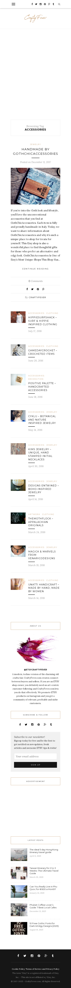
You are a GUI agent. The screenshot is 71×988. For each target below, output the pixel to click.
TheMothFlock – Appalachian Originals (40, 522)
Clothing (52, 313)
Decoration (36, 379)
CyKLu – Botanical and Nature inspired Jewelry (42, 420)
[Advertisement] (35, 74)
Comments (36, 281)
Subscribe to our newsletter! (29, 737)
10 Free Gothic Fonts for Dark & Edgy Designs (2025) (44, 924)
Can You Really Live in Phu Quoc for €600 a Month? (43, 887)
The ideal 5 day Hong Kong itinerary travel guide (44, 851)
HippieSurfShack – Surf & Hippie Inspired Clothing (42, 321)
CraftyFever (37, 297)
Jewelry (35, 144)
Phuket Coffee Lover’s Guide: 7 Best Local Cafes (43, 906)
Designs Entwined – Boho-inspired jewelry (43, 489)
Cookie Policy (18, 969)
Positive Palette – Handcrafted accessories (42, 387)
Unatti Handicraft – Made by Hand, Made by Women (44, 588)
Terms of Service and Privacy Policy (42, 969)
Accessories (36, 313)
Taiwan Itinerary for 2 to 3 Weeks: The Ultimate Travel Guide (44, 871)
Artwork (34, 514)
